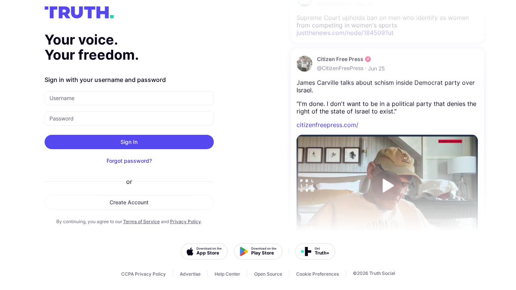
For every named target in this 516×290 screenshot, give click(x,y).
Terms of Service (141, 221)
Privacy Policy (185, 221)
